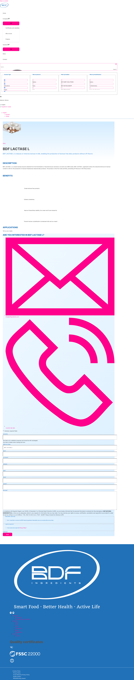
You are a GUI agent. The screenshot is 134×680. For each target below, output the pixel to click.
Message (5, 490)
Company (5, 464)
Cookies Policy (16, 671)
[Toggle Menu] (11, 23)
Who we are (18, 617)
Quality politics (17, 676)
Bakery (17, 630)
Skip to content (4, 1)
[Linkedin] (11, 613)
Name (4, 450)
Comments (5, 434)
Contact (17, 635)
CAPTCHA (5, 531)
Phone (4, 477)
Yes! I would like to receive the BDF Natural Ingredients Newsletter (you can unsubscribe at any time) (30, 520)
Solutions (15, 621)
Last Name (5, 457)
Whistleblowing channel (19, 678)
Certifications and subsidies (22, 619)
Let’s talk (15, 634)
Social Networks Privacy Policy (21, 674)
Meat (16, 623)
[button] (9, 19)
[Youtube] (13, 613)
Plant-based (18, 628)
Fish (16, 624)
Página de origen (7, 444)
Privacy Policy (23, 527)
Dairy (4, 143)
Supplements (18, 632)
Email (4, 470)
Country (5, 483)
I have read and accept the (17, 527)
